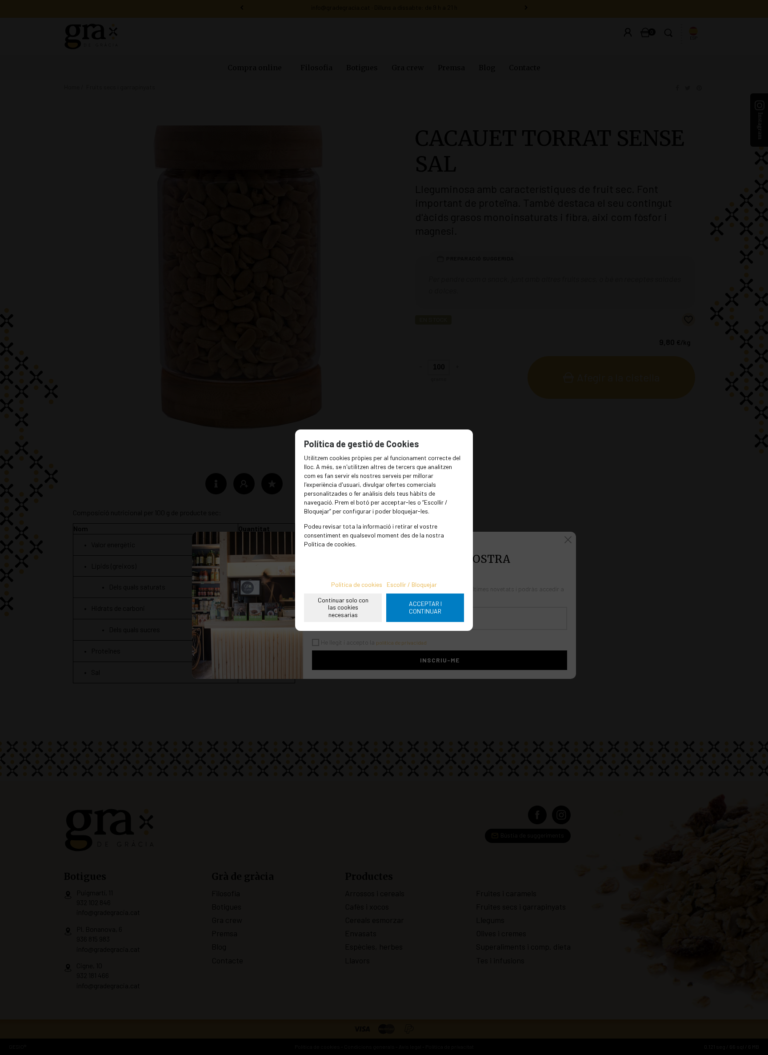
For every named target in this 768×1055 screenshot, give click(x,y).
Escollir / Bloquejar (412, 584)
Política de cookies (356, 584)
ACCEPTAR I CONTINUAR (425, 607)
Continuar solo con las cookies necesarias (343, 607)
